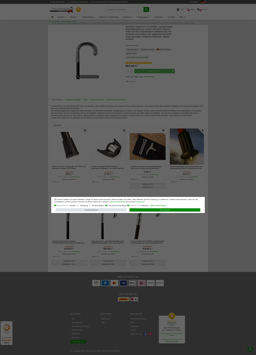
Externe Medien (98, 206)
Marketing (84, 206)
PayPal (133, 206)
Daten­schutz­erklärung (117, 202)
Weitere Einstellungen (158, 206)
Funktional (144, 206)
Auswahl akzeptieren (91, 210)
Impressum (140, 202)
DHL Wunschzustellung (117, 206)
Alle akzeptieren (165, 210)
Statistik (73, 206)
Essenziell (61, 206)
